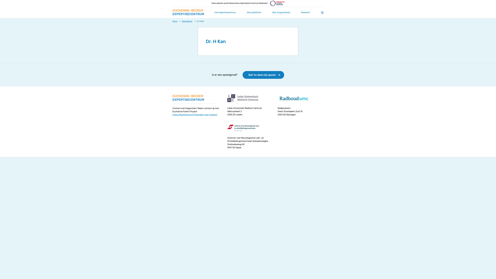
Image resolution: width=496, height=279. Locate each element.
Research (305, 12)
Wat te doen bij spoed (262, 74)
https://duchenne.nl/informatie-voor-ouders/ (194, 115)
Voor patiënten (254, 12)
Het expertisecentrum (225, 12)
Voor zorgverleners (281, 12)
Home (174, 21)
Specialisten (187, 21)
